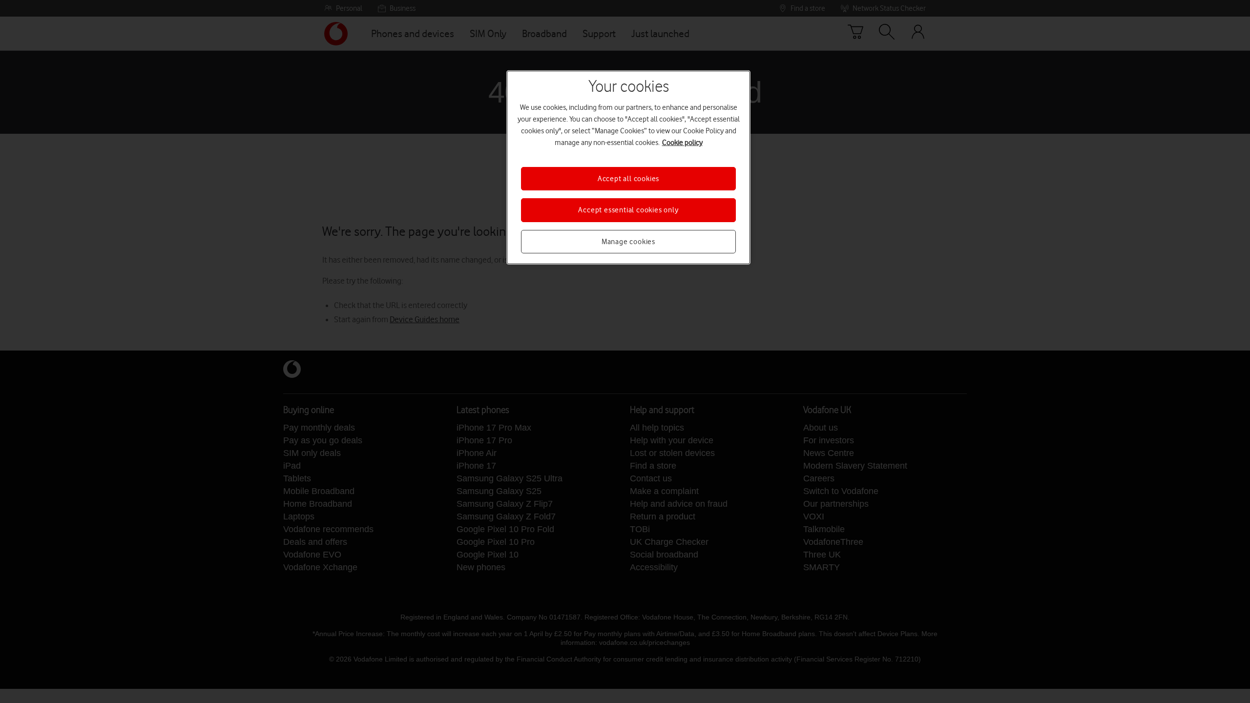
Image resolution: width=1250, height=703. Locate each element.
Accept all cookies (628, 178)
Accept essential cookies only (628, 210)
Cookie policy (682, 142)
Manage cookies (628, 241)
